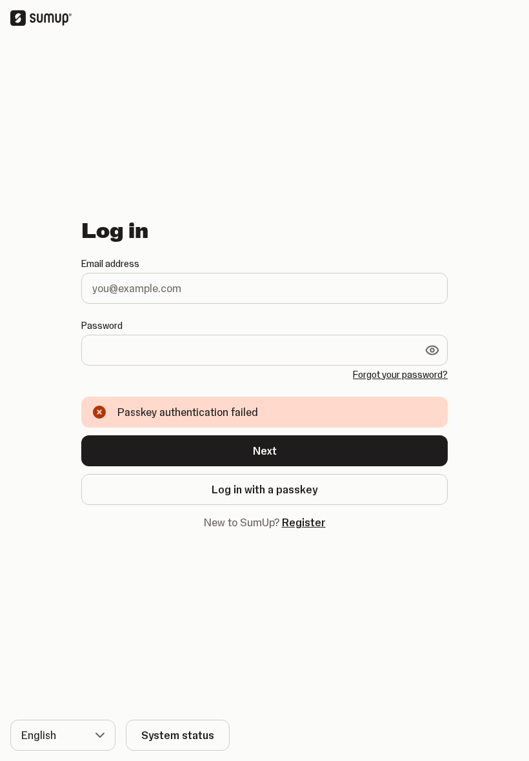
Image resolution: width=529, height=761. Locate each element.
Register (304, 522)
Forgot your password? (400, 374)
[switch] (432, 350)
